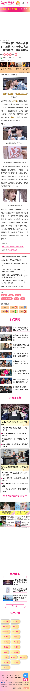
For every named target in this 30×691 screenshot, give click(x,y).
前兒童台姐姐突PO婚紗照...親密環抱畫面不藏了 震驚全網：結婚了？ (7, 512)
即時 (20, 9)
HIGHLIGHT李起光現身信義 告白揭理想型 (14, 474)
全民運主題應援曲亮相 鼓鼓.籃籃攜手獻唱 (20, 598)
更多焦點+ (15, 606)
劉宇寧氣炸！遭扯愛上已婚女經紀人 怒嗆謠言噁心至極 (4, 69)
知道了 (26, 688)
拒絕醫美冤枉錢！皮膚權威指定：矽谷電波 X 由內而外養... (12, 270)
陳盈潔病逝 (12, 9)
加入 (22, 307)
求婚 (12, 117)
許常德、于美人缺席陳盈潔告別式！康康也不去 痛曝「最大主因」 (22, 512)
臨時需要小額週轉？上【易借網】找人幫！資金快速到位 (10, 524)
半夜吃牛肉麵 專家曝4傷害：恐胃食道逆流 (15, 429)
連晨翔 (10, 94)
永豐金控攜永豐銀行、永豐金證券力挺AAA (20, 582)
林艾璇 (14, 101)
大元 (4, 94)
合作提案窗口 (18, 677)
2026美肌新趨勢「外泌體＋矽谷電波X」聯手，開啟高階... (12, 282)
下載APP (5, 307)
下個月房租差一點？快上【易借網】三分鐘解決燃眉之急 (10, 518)
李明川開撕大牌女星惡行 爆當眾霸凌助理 (15, 445)
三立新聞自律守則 (7, 677)
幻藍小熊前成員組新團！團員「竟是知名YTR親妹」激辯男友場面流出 (25, 524)
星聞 (7, 40)
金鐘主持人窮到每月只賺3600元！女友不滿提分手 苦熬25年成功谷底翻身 (11, 69)
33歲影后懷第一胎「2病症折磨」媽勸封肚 (14, 440)
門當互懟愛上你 (21, 94)
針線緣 (3, 9)
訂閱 (13, 307)
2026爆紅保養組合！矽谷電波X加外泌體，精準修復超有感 (25, 518)
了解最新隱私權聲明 (16, 688)
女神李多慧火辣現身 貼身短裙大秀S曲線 (15, 490)
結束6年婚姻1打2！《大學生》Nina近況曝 (20, 363)
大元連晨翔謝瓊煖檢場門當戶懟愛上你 (13, 246)
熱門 (26, 9)
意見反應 (4, 680)
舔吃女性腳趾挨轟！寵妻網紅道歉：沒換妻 (15, 434)
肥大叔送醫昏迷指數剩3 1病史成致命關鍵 (14, 256)
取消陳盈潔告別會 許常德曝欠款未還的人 (20, 389)
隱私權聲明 (15, 675)
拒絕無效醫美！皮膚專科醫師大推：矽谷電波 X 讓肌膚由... (12, 276)
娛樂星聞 (2, 40)
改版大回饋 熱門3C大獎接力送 (11, 260)
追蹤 (3, 311)
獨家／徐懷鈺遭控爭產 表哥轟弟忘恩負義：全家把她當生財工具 (18, 69)
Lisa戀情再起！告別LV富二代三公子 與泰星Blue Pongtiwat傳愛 (26, 69)
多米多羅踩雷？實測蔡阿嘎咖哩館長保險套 (15, 479)
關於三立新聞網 (6, 675)
